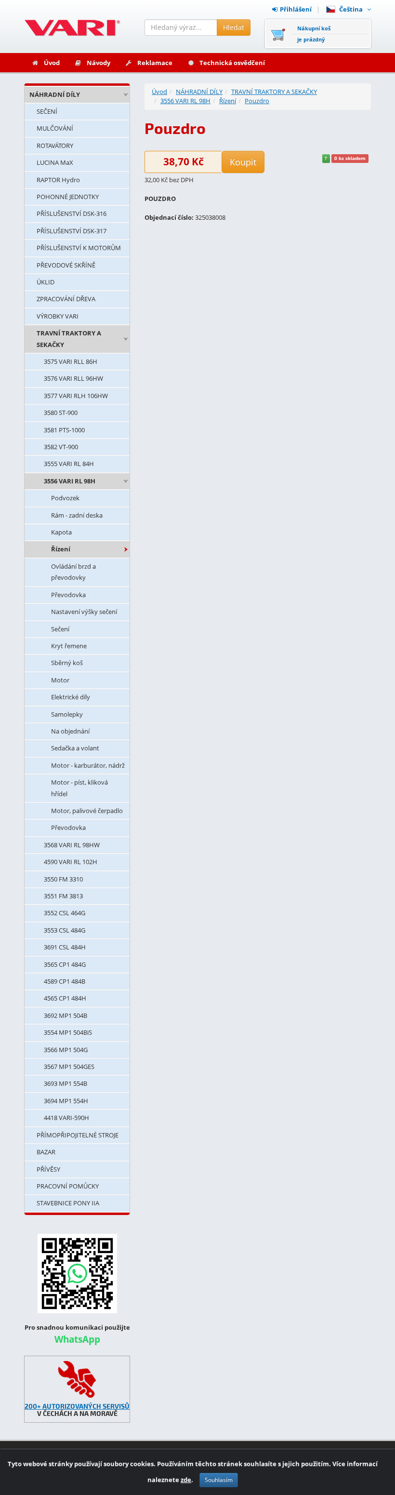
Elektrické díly (70, 697)
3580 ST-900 (61, 412)
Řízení (60, 549)
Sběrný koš (67, 662)
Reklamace (154, 62)
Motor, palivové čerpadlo (87, 810)
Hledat (233, 27)
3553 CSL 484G (64, 930)
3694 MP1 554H (66, 1100)
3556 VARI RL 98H (69, 481)
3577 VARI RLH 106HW (76, 395)
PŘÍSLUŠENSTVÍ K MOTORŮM (79, 247)
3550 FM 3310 (63, 879)
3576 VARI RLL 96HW (73, 378)
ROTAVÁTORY (55, 145)
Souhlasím (219, 1480)
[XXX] (77, 1379)
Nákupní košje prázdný (313, 34)
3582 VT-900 (61, 446)
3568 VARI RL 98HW (72, 845)
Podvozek (65, 498)
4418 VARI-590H (66, 1117)
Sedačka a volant (75, 748)
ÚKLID (45, 282)
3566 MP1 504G (66, 1049)
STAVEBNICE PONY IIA (68, 1203)
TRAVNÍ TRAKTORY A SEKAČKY (69, 338)
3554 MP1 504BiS (68, 1032)
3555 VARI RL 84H (69, 463)
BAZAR (46, 1152)
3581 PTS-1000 (64, 430)
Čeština (352, 9)
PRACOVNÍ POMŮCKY (68, 1186)
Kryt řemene (69, 645)
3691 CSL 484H (65, 947)
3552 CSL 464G (64, 912)
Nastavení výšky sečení (84, 611)
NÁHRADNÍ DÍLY (54, 94)
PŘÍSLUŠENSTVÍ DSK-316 (71, 213)
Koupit (243, 162)
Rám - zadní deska (77, 515)
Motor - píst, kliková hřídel (79, 788)
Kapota (61, 532)
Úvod (52, 62)
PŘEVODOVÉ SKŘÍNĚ (66, 265)
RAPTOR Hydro (58, 179)
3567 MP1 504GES (69, 1066)
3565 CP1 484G (65, 964)
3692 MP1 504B (65, 1015)
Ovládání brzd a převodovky (73, 572)
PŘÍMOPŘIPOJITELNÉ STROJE (77, 1135)
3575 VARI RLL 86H (70, 361)
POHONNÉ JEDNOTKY (68, 196)
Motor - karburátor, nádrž (88, 765)
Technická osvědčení (232, 62)
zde (186, 1479)
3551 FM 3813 (63, 896)
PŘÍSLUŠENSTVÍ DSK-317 (71, 231)
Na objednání (70, 731)
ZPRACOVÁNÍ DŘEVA (66, 298)
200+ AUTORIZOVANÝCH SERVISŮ (77, 1406)
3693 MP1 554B (65, 1083)
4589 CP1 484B (64, 981)
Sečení (60, 629)
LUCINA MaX (55, 162)
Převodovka (68, 594)
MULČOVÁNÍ (55, 128)
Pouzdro (257, 100)
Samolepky (67, 714)
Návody (98, 62)
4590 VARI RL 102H (70, 861)
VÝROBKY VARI (58, 316)
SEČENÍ (47, 111)
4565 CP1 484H (65, 998)
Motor (60, 680)
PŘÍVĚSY (48, 1169)
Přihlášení (296, 9)
